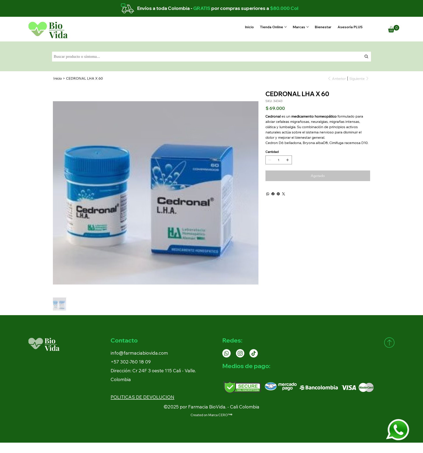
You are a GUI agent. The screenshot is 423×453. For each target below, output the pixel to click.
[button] (393, 28)
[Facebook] (273, 194)
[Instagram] (240, 353)
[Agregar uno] (287, 159)
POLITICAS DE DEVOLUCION (142, 397)
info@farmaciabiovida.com (139, 353)
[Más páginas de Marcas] (307, 27)
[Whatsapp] (226, 353)
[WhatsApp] (267, 194)
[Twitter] (283, 194)
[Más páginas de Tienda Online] (285, 27)
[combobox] (211, 57)
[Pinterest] (278, 194)
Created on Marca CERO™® (211, 415)
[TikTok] (253, 353)
